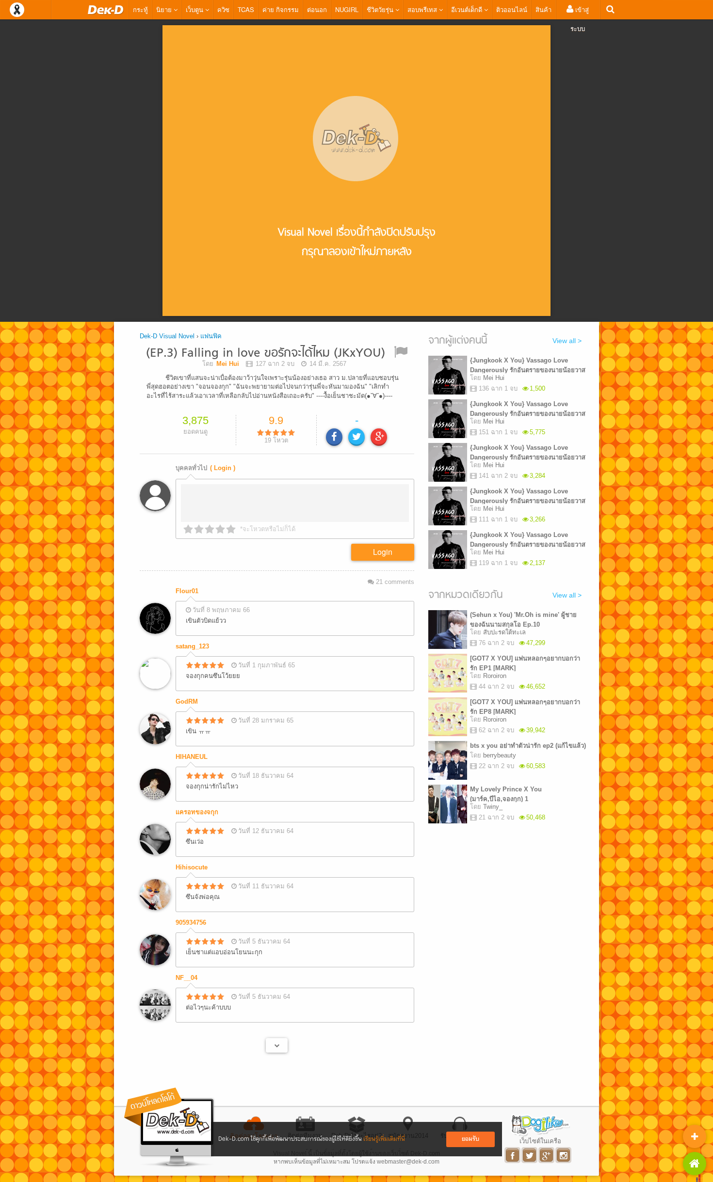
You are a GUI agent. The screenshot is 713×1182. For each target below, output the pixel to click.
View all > (567, 341)
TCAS (246, 9)
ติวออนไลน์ (511, 9)
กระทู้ (140, 9)
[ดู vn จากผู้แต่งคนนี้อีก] (277, 1045)
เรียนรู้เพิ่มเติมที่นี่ (384, 1139)
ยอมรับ (470, 1139)
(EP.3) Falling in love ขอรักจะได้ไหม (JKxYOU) (265, 353)
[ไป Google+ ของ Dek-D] (546, 1155)
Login (382, 551)
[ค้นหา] (610, 9)
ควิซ (223, 9)
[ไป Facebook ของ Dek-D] (512, 1155)
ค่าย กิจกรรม (280, 9)
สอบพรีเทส (423, 9)
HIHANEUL (192, 756)
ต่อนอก (317, 9)
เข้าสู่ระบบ (579, 19)
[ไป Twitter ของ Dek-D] (529, 1155)
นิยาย (165, 9)
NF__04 (186, 977)
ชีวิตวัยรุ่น (381, 9)
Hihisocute (192, 867)
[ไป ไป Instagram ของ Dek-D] (563, 1155)
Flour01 (187, 591)
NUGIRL (346, 9)
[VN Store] (694, 1163)
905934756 (191, 922)
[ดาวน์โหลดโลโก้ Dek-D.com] (170, 1127)
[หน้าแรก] (106, 9)
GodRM (187, 701)
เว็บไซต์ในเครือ (540, 1140)
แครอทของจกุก (197, 812)
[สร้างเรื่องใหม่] (694, 1136)
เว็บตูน (195, 9)
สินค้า (543, 9)
